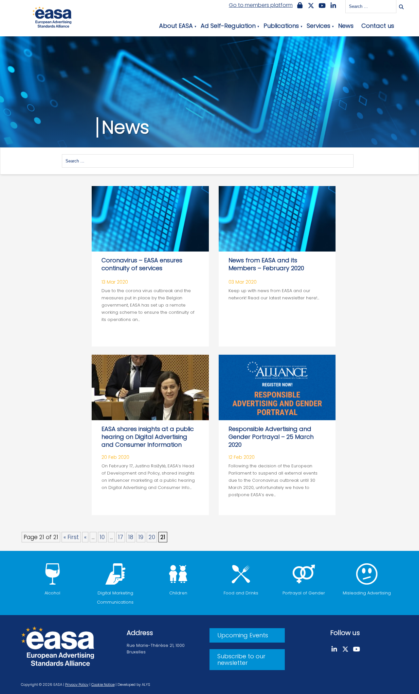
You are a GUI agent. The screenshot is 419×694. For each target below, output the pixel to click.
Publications (281, 26)
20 (152, 537)
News (346, 26)
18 (130, 537)
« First (71, 537)
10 (102, 537)
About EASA (176, 26)
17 (120, 537)
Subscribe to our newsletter (241, 659)
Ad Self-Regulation (228, 26)
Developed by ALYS (134, 684)
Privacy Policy (76, 684)
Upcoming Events (242, 635)
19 (140, 537)
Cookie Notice (103, 684)
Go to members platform (261, 5)
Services (318, 26)
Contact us (377, 26)
